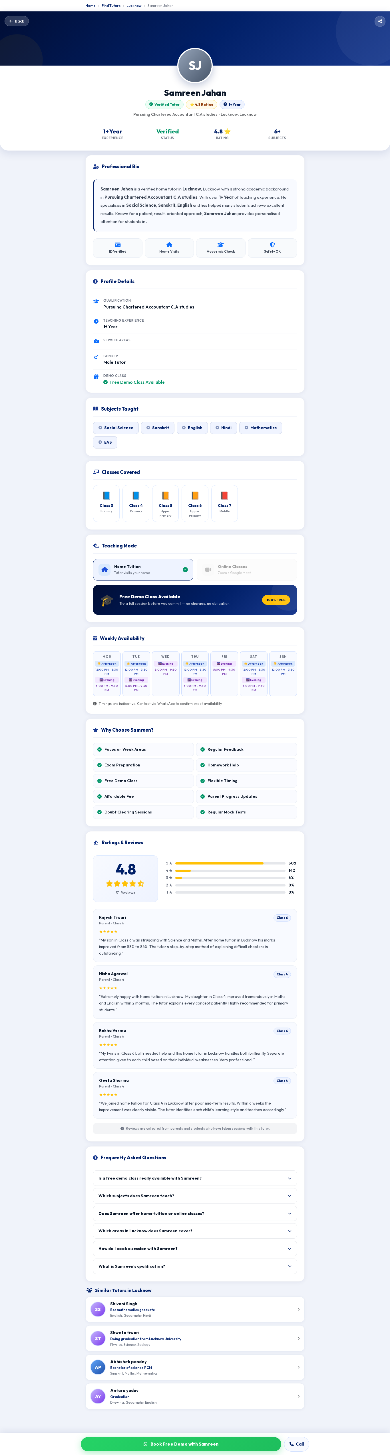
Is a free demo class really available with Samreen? (150, 1178)
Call (299, 1444)
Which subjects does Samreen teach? (136, 1195)
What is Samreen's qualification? (131, 1266)
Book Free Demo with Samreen (184, 1444)
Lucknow (134, 5)
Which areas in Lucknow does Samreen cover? (145, 1230)
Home (90, 5)
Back (19, 21)
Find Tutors (111, 5)
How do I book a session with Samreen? (138, 1248)
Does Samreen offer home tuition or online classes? (151, 1213)
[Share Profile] (380, 21)
